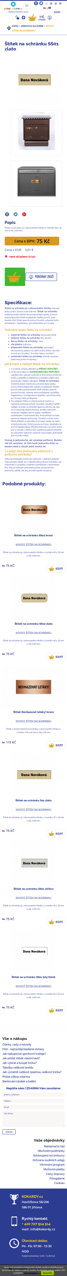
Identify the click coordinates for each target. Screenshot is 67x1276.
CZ (46, 3)
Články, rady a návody (16, 1044)
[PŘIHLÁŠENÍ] (18, 17)
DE (56, 3)
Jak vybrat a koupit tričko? (19, 1063)
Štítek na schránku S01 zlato (33, 800)
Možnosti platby (54, 1169)
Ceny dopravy (55, 1174)
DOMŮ (15, 26)
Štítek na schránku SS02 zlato (34, 623)
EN (60, 3)
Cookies (59, 1183)
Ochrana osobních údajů (49, 1160)
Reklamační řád (54, 1146)
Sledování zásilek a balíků (19, 1081)
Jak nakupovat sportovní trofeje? (24, 1053)
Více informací (31, 1273)
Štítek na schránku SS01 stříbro (34, 888)
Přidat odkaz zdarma (16, 1076)
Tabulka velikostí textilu (17, 1067)
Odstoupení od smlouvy (49, 1155)
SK (51, 3)
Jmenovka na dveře (32, 26)
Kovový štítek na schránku (33, 544)
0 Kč (41, 18)
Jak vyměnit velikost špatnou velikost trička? (32, 1072)
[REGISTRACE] (23, 17)
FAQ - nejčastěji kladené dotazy (23, 1049)
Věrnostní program (52, 1164)
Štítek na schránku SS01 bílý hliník (33, 977)
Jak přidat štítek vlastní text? (21, 1058)
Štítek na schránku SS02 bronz (33, 535)
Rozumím (47, 1273)
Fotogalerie (57, 1178)
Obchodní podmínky (51, 1150)
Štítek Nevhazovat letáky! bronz (33, 712)
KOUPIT (59, 568)
